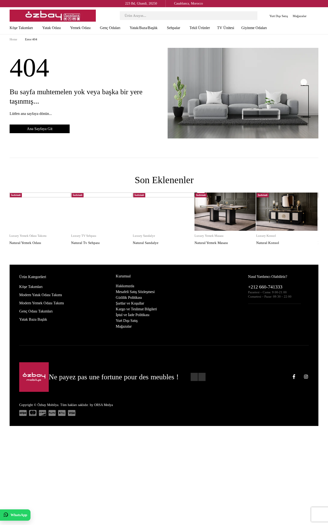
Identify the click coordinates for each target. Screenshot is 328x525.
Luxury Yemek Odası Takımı (28, 236)
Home (13, 39)
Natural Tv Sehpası (85, 243)
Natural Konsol (267, 243)
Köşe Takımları (31, 287)
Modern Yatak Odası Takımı (40, 295)
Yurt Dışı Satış (278, 16)
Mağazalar (299, 16)
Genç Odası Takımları (36, 311)
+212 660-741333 (265, 286)
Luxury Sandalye (144, 236)
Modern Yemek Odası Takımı (41, 303)
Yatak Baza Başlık (33, 319)
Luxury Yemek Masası (209, 236)
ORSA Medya (103, 405)
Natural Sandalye (145, 243)
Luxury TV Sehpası (83, 236)
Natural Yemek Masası (211, 243)
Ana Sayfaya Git (39, 129)
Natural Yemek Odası (25, 243)
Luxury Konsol (266, 236)
